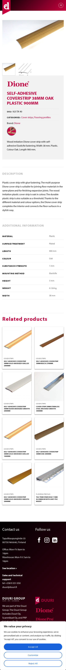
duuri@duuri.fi (9, 587)
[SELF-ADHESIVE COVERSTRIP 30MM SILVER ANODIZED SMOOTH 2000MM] (16, 386)
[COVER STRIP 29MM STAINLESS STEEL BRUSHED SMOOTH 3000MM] (49, 386)
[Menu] (60, 5)
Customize (33, 655)
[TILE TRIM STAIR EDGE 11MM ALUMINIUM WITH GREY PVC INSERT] (49, 477)
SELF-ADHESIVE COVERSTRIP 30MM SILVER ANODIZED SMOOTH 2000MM (17, 408)
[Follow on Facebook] (39, 540)
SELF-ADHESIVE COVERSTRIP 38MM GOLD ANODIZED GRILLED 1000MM (16, 454)
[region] (33, 645)
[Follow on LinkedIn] (54, 540)
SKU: (9, 111)
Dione (17, 123)
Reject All (33, 663)
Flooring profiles (42, 117)
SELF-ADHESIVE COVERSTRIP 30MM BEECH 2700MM (47, 362)
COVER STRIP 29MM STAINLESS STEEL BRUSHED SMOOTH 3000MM (47, 408)
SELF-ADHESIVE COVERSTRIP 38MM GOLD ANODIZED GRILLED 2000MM (16, 363)
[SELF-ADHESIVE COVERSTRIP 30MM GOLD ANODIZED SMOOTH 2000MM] (16, 477)
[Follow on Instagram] (47, 540)
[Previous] (7, 40)
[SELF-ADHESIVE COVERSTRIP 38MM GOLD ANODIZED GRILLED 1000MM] (16, 431)
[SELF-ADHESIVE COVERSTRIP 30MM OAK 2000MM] (49, 431)
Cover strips (27, 117)
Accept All (33, 647)
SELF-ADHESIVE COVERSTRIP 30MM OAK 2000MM (47, 453)
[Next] (58, 40)
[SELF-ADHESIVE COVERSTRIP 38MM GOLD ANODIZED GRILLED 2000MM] (16, 341)
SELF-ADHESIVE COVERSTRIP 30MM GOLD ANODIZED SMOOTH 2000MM (16, 499)
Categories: (14, 117)
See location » (9, 568)
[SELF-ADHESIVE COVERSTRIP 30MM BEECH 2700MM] (49, 341)
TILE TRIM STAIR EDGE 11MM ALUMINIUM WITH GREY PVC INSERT (47, 499)
